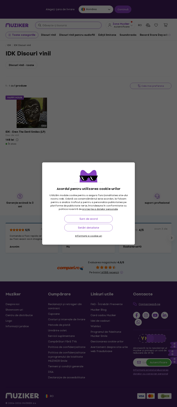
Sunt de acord (89, 219)
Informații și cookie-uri (88, 236)
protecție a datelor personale (100, 209)
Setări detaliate (88, 227)
